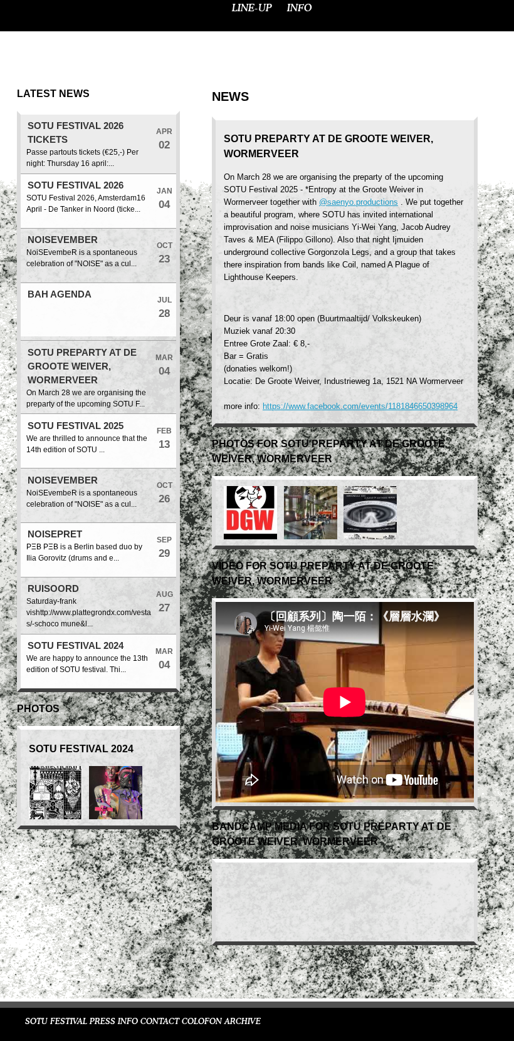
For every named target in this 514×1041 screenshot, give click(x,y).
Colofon (202, 1021)
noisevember (63, 240)
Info (299, 8)
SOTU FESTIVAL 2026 (75, 185)
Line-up (252, 8)
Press (102, 1021)
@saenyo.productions (358, 202)
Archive (242, 1021)
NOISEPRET (55, 534)
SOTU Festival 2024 (75, 646)
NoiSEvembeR (63, 480)
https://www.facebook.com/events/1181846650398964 (360, 406)
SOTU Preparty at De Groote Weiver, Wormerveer (82, 366)
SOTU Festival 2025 (75, 426)
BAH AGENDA (60, 294)
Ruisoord (53, 589)
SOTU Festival (56, 1021)
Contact (159, 1021)
